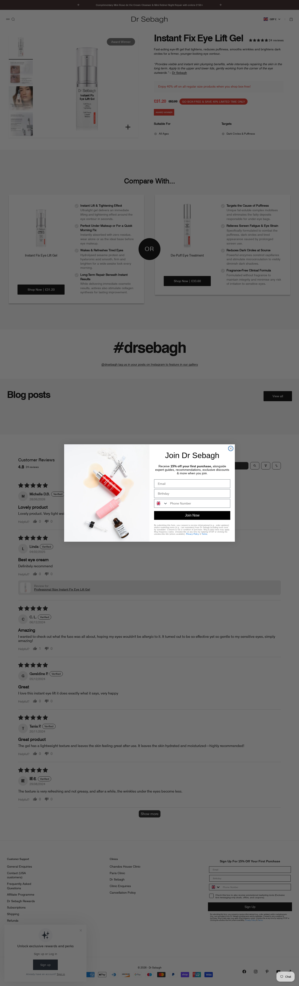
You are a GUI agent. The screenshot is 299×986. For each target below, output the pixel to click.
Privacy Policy (192, 534)
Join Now (192, 515)
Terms (204, 534)
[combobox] (161, 503)
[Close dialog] (230, 448)
